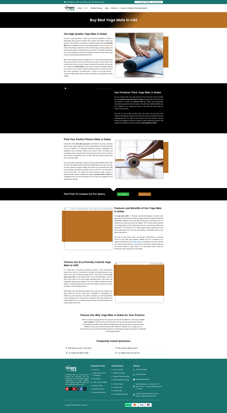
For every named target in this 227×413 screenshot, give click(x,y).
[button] (86, 8)
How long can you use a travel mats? (80, 348)
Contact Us (114, 8)
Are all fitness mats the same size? (129, 353)
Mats (86, 8)
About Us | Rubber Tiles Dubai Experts (134, 8)
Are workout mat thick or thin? (78, 353)
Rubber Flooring (96, 8)
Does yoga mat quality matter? (128, 348)
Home (80, 8)
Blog (106, 8)
